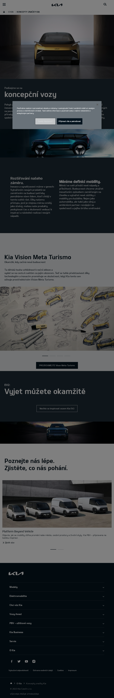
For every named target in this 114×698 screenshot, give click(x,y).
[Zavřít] (97, 104)
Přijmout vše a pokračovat (70, 121)
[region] (57, 115)
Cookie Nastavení (45, 121)
